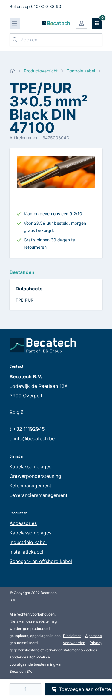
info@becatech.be (34, 438)
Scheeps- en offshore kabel (41, 561)
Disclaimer (72, 635)
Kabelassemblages (30, 466)
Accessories (23, 523)
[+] (36, 689)
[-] (14, 689)
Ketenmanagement (30, 486)
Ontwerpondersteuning (35, 476)
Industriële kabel (28, 542)
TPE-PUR (24, 300)
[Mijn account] (81, 23)
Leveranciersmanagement (38, 495)
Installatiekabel (26, 552)
